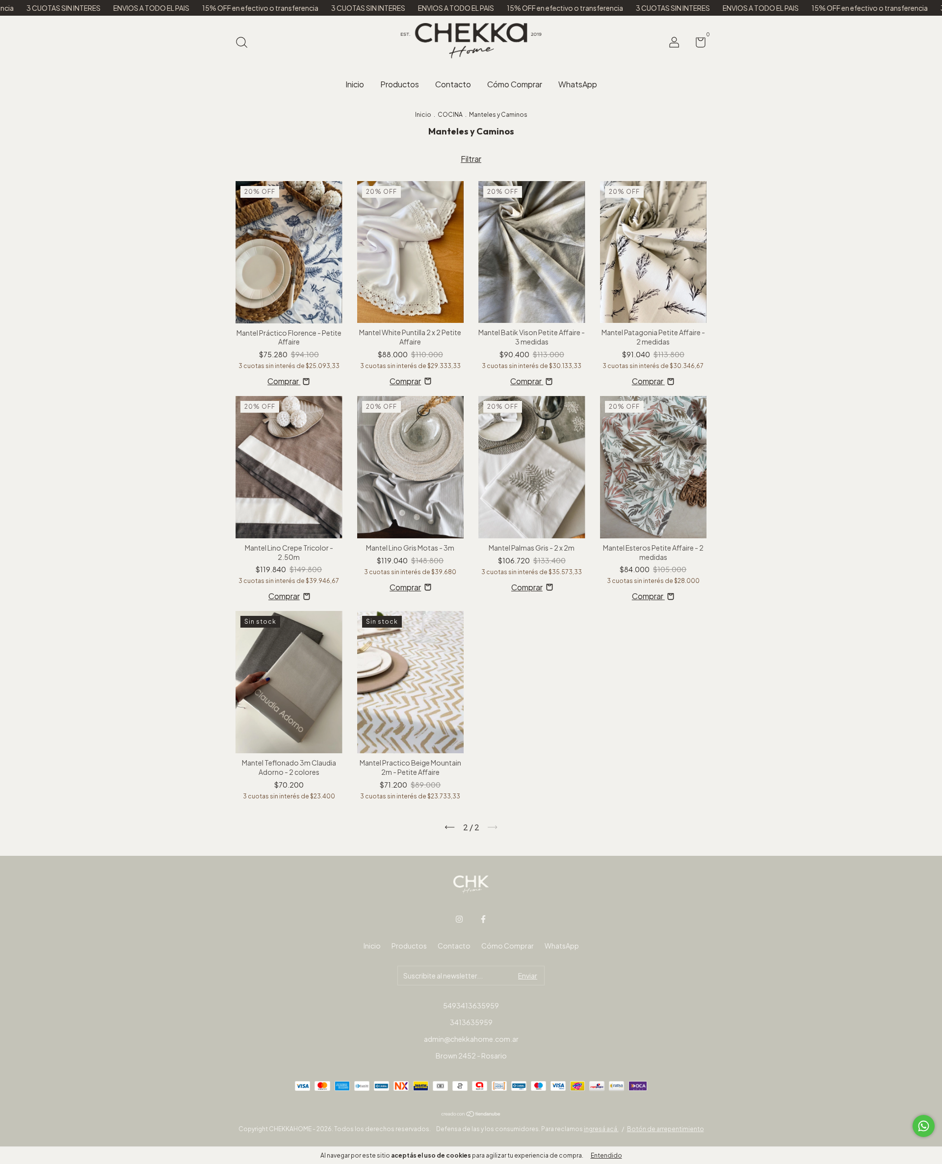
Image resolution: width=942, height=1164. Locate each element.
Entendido (606, 1155)
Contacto (453, 84)
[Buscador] (245, 43)
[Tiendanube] (471, 1114)
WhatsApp (577, 84)
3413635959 (471, 1022)
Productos (399, 84)
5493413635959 (471, 1005)
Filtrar (471, 159)
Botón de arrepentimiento (665, 1129)
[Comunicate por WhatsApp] (924, 1126)
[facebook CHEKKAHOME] (483, 919)
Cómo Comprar (514, 84)
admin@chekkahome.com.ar (471, 1038)
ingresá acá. (601, 1129)
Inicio (354, 84)
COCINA (450, 114)
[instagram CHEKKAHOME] (459, 919)
